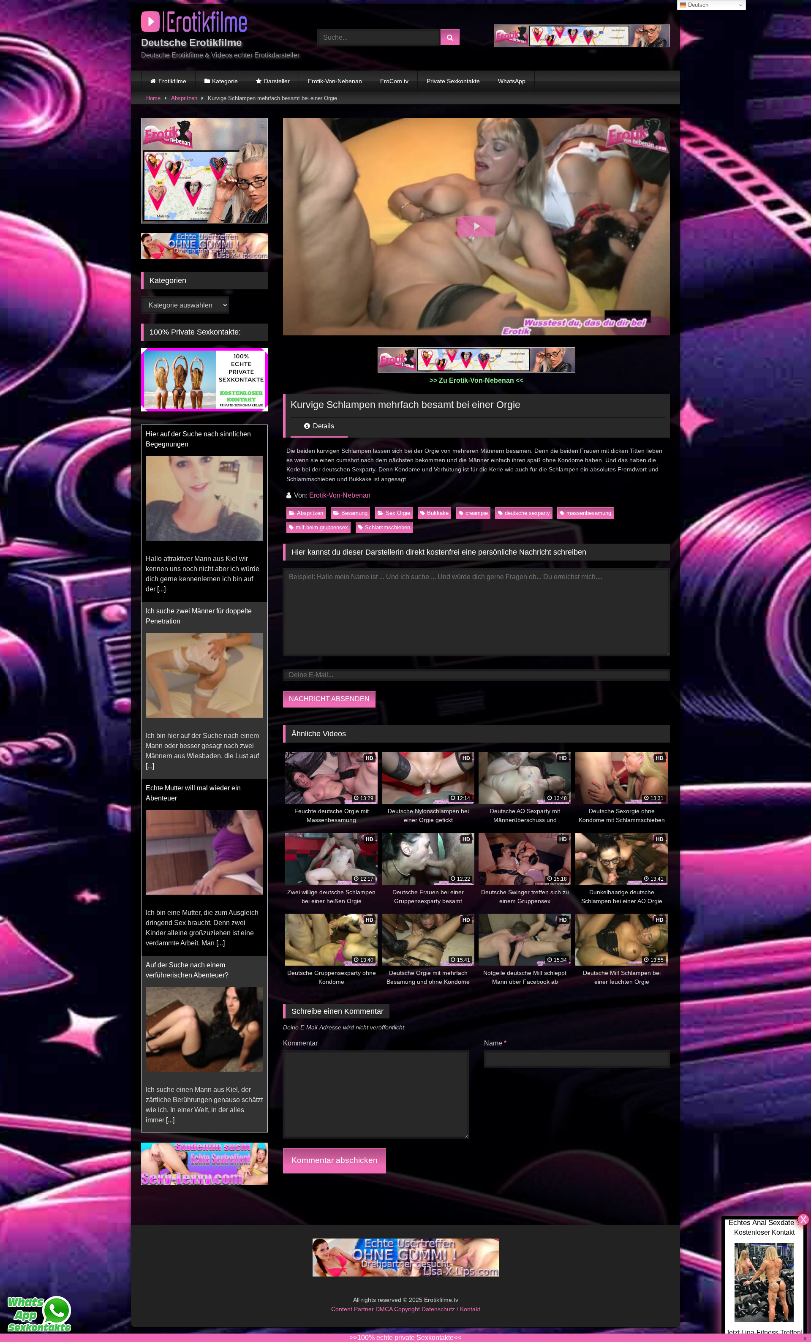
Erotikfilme (172, 81)
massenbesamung (588, 513)
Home (153, 98)
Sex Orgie (398, 513)
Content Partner (353, 1309)
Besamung (354, 513)
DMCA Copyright (399, 1309)
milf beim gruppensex (322, 527)
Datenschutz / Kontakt (451, 1309)
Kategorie (225, 81)
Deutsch (697, 5)
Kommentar (300, 1043)
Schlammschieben (387, 527)
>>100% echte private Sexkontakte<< (405, 1337)
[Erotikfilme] (194, 23)
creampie (476, 513)
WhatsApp (511, 81)
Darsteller (277, 81)
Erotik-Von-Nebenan (335, 81)
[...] (161, 589)
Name (495, 1043)
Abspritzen (184, 98)
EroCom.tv (394, 81)
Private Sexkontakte (453, 81)
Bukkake (438, 513)
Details (322, 426)
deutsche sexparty (527, 513)
